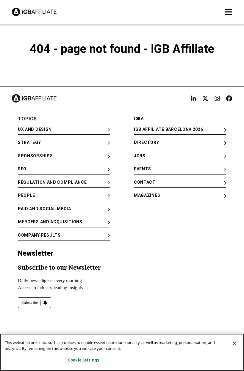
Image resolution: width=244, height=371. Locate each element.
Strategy (29, 142)
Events (142, 168)
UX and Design (35, 129)
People (26, 195)
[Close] (234, 343)
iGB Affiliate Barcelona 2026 (168, 129)
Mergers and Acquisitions (50, 221)
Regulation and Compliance (52, 182)
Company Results (39, 235)
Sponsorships (35, 155)
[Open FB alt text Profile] (229, 98)
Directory (146, 142)
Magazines (147, 195)
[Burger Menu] (228, 12)
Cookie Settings (83, 360)
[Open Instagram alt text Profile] (217, 98)
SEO (22, 168)
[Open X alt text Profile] (205, 98)
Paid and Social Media (44, 208)
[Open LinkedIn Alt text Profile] (193, 98)
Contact (145, 182)
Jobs (140, 155)
